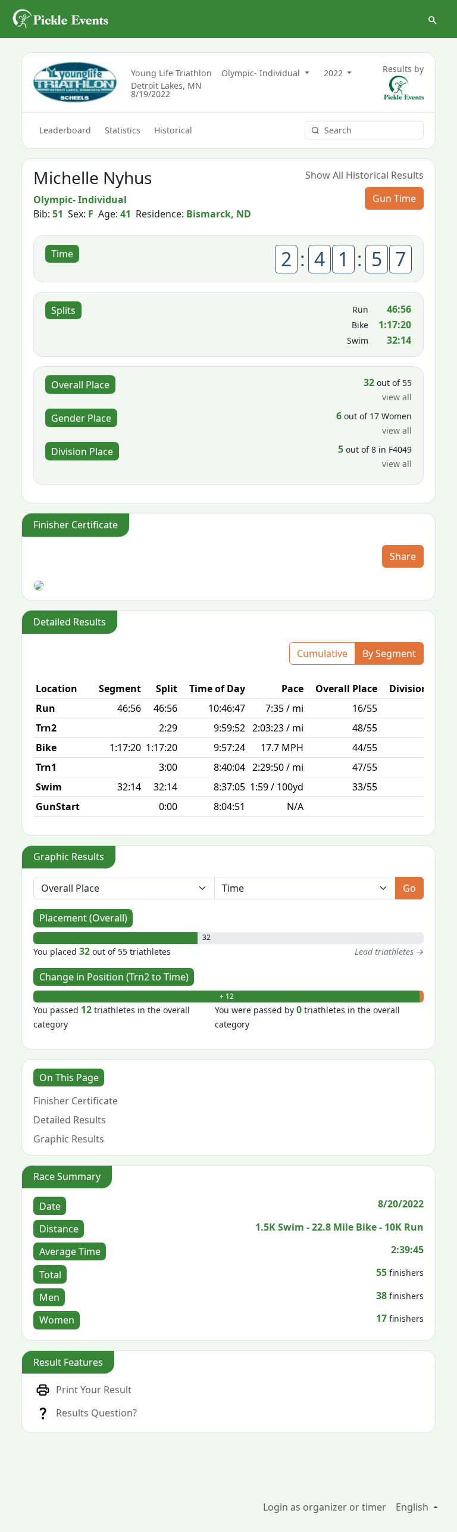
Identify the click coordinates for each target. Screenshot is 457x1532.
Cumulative (322, 653)
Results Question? (96, 1412)
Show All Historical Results (364, 175)
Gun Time (394, 198)
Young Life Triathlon (171, 73)
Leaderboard (65, 130)
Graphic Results (68, 1138)
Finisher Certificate (75, 1100)
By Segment (389, 653)
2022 (334, 73)
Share (403, 556)
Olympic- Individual (261, 73)
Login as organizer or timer (324, 1507)
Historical (173, 130)
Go (409, 888)
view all (397, 397)
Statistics (122, 130)
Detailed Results (69, 1119)
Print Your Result (94, 1389)
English (413, 1507)
